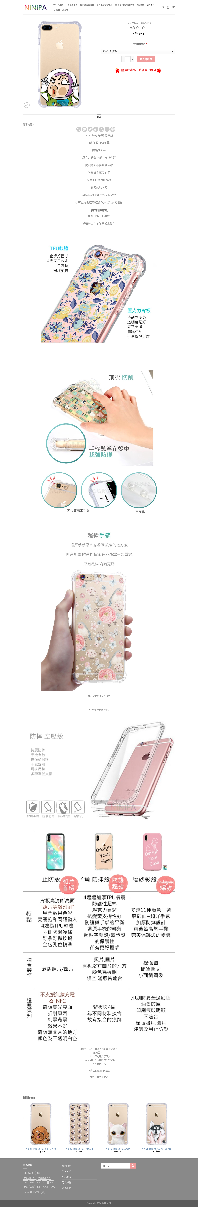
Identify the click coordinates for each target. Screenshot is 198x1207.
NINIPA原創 (58, 4)
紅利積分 (66, 1165)
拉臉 (38, 1182)
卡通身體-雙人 (44, 1177)
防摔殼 (150, 4)
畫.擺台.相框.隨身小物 (124, 4)
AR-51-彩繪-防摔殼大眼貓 (118, 1148)
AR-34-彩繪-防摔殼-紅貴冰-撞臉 (41, 1148)
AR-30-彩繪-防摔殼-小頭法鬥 (79, 1148)
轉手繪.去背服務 (87, 4)
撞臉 (51, 1182)
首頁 (127, 23)
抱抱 (32, 1182)
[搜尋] (163, 7)
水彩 (32, 1187)
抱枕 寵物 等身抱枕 (105, 4)
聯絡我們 (66, 1188)
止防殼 (57, 10)
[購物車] (173, 7)
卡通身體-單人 (30, 1177)
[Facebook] (107, 129)
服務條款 (66, 1176)
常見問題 (66, 1171)
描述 (99, 117)
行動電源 (140, 4)
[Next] (174, 1130)
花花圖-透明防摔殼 (32, 1192)
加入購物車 (146, 59)
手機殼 (135, 23)
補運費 (65, 10)
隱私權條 (66, 1182)
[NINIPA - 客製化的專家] (35, 7)
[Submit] (133, 1166)
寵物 (26, 1182)
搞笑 (45, 1182)
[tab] (99, 117)
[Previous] (23, 1130)
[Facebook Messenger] (84, 129)
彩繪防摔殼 (146, 23)
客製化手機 (72, 4)
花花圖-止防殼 (49, 1187)
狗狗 (38, 1187)
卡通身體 (40, 1173)
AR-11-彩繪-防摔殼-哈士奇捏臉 (156, 1148)
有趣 (26, 1187)
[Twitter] (90, 129)
